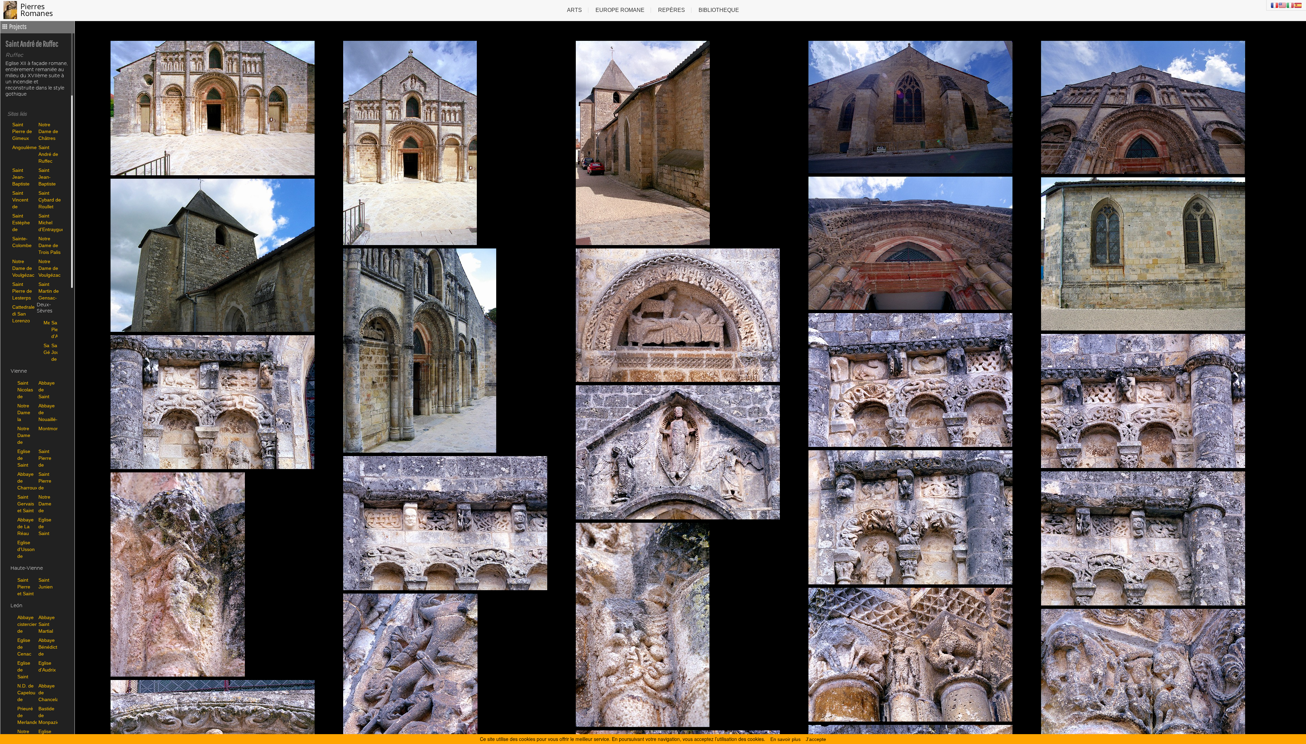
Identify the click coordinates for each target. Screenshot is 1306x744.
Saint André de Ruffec (48, 154)
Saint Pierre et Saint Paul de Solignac (26, 586)
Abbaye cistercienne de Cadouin (26, 624)
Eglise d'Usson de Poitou (26, 549)
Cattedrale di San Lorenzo (23, 313)
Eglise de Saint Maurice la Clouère (47, 526)
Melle (46, 322)
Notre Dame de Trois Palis (49, 245)
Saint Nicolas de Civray (25, 389)
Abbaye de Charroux (26, 480)
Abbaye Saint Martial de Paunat (46, 624)
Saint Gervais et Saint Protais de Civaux (25, 503)
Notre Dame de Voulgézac (23, 268)
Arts (574, 10)
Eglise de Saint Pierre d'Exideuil (26, 458)
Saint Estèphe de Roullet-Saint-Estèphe (21, 222)
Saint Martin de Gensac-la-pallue (48, 290)
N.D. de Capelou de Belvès (26, 692)
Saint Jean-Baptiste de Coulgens (22, 176)
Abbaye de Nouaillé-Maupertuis (47, 412)
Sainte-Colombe (22, 242)
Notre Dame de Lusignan (26, 435)
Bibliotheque (719, 10)
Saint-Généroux (46, 349)
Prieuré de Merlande (26, 715)
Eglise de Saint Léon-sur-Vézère (25, 669)
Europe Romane (620, 10)
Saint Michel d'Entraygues (49, 222)
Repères (671, 10)
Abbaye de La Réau (25, 526)
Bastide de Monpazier (47, 715)
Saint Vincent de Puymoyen (23, 199)
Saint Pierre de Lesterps (22, 290)
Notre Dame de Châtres (48, 131)
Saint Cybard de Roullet (49, 199)
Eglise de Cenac (24, 646)
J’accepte (816, 739)
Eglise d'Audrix (47, 666)
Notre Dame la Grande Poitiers (25, 412)
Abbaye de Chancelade (47, 692)
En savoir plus (785, 739)
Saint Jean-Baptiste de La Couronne (49, 176)
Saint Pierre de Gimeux (22, 131)
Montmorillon (47, 428)
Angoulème (23, 147)
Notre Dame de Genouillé (47, 503)
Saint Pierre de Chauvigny (47, 458)
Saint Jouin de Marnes (53, 352)
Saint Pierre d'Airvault (53, 329)
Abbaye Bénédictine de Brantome (47, 646)
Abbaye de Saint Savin (46, 389)
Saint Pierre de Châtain (46, 480)
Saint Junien (45, 583)
